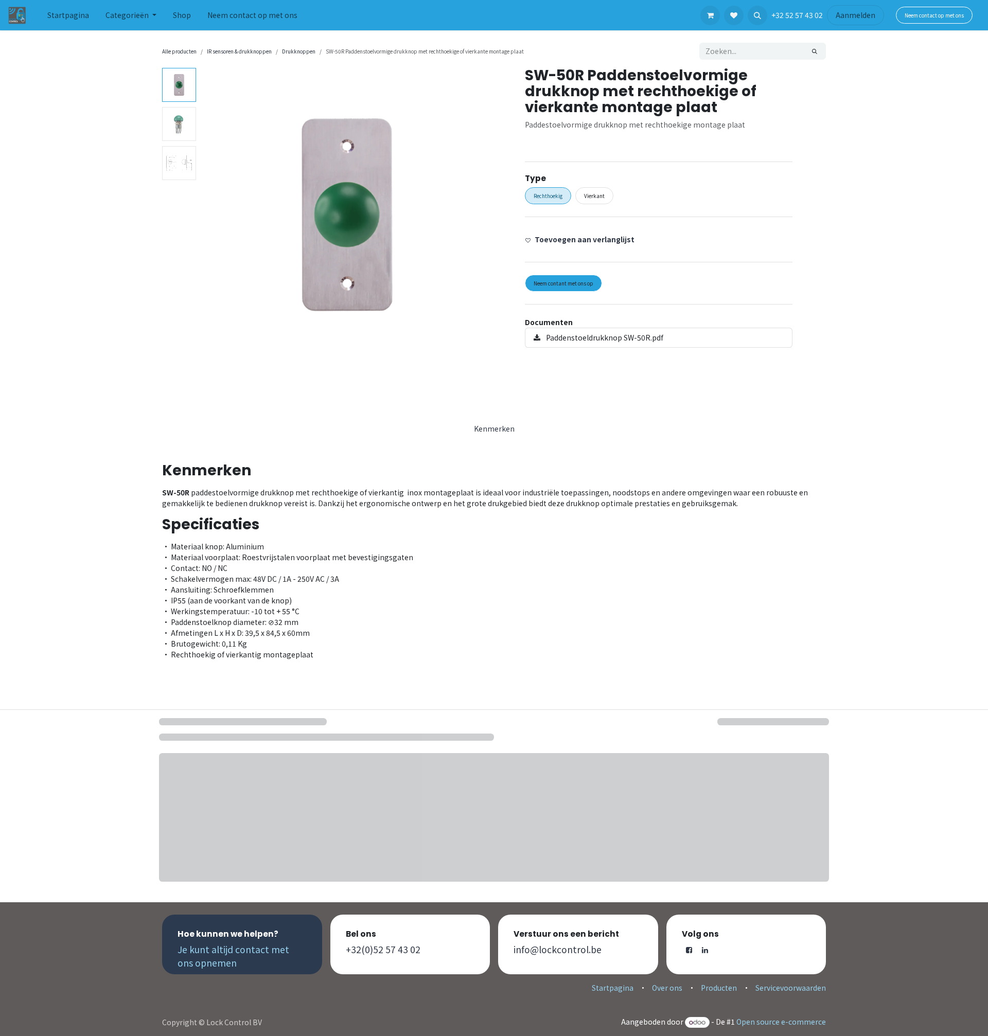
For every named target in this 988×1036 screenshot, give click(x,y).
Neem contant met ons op (563, 283)
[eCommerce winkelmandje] (710, 15)
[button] (757, 15)
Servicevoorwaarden (790, 988)
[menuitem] (68, 15)
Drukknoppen (298, 51)
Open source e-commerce (781, 1021)
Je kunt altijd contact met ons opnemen (233, 956)
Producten (719, 988)
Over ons (667, 988)
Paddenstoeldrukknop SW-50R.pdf (603, 337)
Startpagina (612, 988)
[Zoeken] (814, 51)
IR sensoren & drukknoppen (239, 51)
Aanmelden (855, 15)
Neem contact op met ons (934, 15)
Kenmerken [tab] (494, 428)
